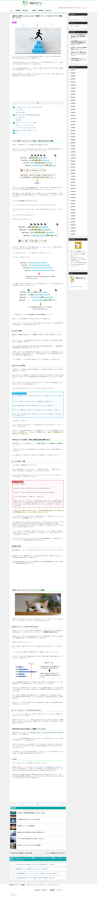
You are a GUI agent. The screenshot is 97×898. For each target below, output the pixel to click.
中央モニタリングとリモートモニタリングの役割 (25, 122)
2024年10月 (73, 88)
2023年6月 (73, 133)
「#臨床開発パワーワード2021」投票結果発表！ (26, 825)
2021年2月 (73, 218)
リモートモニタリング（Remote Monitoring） (26, 127)
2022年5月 (73, 173)
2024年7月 (73, 97)
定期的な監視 (19, 120)
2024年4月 (73, 103)
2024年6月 (73, 100)
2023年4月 (73, 139)
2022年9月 (73, 161)
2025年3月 (73, 78)
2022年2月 (73, 182)
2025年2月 (73, 82)
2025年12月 (73, 72)
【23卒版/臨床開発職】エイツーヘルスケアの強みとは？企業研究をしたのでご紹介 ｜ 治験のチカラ (37, 873)
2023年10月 (73, 121)
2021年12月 (73, 188)
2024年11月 (73, 85)
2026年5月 (73, 69)
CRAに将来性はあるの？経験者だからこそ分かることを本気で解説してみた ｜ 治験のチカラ (36, 864)
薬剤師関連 (18, 10)
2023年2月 (73, 145)
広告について (45, 890)
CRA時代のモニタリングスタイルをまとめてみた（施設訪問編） (29, 845)
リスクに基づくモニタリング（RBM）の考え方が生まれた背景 (28, 107)
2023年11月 (73, 118)
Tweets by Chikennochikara (76, 286)
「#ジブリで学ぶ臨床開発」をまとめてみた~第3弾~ (55, 853)
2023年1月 (73, 148)
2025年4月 (73, 75)
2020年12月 (73, 224)
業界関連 (34, 10)
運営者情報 (40, 10)
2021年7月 (73, 203)
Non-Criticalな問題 (20, 112)
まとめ (16, 132)
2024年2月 (73, 109)
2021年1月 (73, 221)
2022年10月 (73, 158)
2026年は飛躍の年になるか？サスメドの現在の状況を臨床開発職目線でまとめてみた (79, 43)
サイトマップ (59, 890)
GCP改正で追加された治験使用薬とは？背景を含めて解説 (21, 853)
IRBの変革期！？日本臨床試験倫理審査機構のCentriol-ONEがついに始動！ (31, 812)
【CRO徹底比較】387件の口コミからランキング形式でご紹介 (28, 819)
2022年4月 (73, 176)
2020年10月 (73, 231)
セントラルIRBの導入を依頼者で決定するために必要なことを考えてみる (30, 838)
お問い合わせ (48, 10)
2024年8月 (73, 94)
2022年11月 (73, 155)
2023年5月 (73, 136)
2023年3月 (73, 142)
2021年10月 (73, 194)
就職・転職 (25, 10)
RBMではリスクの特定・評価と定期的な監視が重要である (27, 114)
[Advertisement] (38, 88)
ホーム (11, 10)
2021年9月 (73, 197)
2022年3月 (73, 179)
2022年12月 (73, 151)
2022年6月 (73, 170)
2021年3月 (73, 215)
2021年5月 (73, 209)
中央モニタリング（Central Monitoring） (25, 125)
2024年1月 (73, 112)
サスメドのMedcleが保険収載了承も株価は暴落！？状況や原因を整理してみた (79, 36)
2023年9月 (73, 124)
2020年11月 (73, 227)
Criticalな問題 (19, 109)
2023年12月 (73, 115)
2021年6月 (73, 206)
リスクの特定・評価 (20, 117)
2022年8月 (73, 164)
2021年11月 (73, 191)
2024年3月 (73, 106)
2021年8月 (73, 200)
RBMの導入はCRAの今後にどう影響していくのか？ (26, 130)
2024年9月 (73, 91)
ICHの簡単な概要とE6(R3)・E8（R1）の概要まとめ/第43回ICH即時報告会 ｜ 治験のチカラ (35, 877)
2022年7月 (73, 167)
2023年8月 (73, 127)
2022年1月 (73, 185)
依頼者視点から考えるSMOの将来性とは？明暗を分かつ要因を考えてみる (30, 832)
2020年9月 (73, 234)
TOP (14, 884)
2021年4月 (73, 212)
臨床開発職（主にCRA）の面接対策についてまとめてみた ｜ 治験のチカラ (32, 868)
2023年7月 (73, 130)
